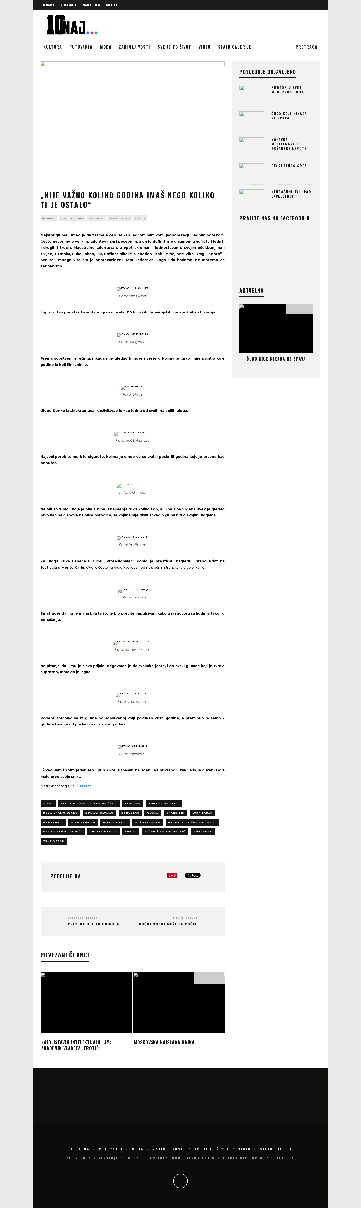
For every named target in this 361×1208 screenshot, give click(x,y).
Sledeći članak (184, 918)
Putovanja (81, 47)
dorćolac (130, 812)
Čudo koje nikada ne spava (289, 115)
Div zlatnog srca (289, 165)
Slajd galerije (234, 47)
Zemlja (140, 218)
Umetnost (96, 218)
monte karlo (115, 822)
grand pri (175, 812)
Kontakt (113, 5)
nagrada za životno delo (192, 822)
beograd (49, 218)
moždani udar (147, 822)
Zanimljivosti (134, 47)
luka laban (203, 812)
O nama (49, 5)
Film (63, 218)
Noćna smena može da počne (168, 923)
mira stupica (83, 822)
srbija (131, 831)
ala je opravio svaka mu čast (89, 803)
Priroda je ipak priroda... (96, 923)
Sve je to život (174, 47)
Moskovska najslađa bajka (164, 1042)
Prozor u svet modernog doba (287, 89)
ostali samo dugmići (62, 831)
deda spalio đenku (60, 812)
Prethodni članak (83, 918)
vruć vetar (53, 841)
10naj (48, 803)
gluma (152, 812)
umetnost (203, 831)
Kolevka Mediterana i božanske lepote (289, 144)
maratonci (53, 822)
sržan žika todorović (165, 831)
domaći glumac (99, 812)
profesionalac (103, 831)
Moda (105, 47)
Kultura (52, 47)
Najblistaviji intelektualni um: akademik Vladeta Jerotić (76, 1045)
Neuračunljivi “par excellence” (291, 194)
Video (205, 47)
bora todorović (164, 803)
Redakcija (68, 5)
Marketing (91, 5)
